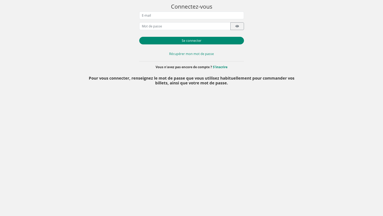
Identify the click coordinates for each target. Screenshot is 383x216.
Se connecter (191, 40)
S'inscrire (220, 67)
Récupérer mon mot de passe (191, 54)
